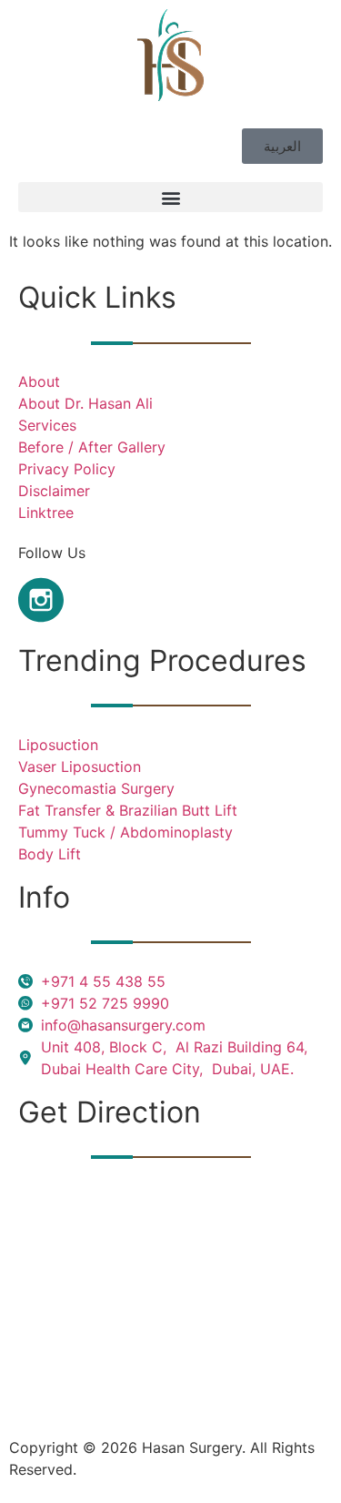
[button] (170, 197)
